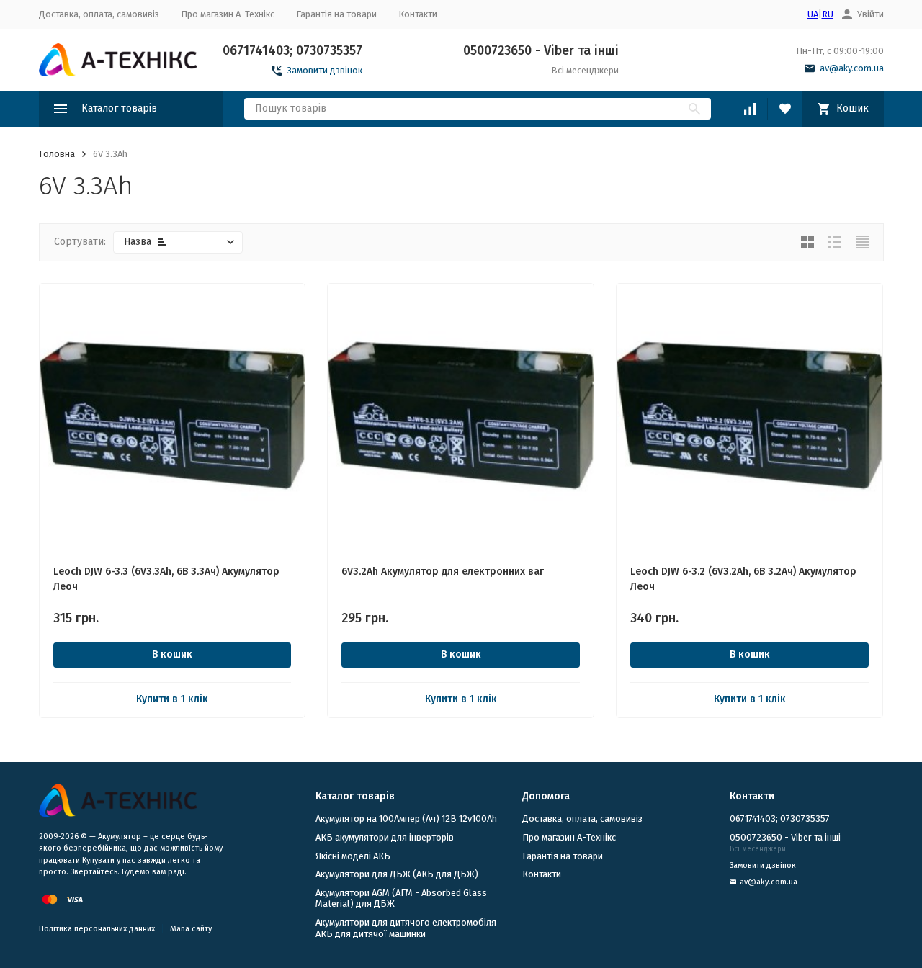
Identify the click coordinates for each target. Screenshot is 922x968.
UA (812, 14)
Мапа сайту (191, 928)
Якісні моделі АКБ (352, 856)
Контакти (417, 14)
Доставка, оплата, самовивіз (99, 14)
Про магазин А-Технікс (227, 14)
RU (827, 14)
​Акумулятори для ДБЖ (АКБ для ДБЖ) (396, 874)
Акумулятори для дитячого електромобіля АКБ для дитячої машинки (405, 928)
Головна (57, 153)
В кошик (172, 654)
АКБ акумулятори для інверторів (384, 837)
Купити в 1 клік (172, 699)
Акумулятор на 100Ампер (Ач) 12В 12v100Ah (406, 818)
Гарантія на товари (336, 14)
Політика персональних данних (97, 928)
